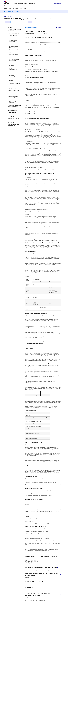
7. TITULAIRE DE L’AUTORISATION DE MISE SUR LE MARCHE (14, 106)
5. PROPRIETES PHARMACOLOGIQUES (12, 69)
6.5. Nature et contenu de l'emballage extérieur (13, 97)
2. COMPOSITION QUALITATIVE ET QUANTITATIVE (14, 30)
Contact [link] (21, 8)
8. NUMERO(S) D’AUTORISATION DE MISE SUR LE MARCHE (14, 110)
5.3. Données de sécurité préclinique (13, 79)
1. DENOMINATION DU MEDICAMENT (12, 26)
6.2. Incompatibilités (12, 88)
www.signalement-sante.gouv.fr (34, 321)
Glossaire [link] (9, 8)
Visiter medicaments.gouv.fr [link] (58, 3)
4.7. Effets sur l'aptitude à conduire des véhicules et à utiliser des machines (14, 59)
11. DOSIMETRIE (11, 122)
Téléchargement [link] (15, 8)
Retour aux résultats (9, 16)
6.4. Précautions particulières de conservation (14, 93)
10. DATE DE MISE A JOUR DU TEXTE (13, 119)
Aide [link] (25, 8)
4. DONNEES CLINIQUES (12, 35)
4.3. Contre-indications (13, 43)
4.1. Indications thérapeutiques (14, 38)
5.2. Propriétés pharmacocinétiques (12, 76)
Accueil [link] (5, 8)
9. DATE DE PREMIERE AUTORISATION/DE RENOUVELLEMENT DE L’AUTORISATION (12, 114)
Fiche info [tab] (8, 22)
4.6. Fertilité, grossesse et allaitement (13, 55)
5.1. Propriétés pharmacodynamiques (13, 72)
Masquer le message (63, 11)
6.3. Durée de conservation (14, 90)
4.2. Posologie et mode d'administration (13, 41)
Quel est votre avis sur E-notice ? (12, 11)
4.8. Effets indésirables (13, 62)
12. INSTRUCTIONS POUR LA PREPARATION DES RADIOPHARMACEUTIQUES (13, 126)
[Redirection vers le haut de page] (46, 31)
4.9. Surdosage (11, 65)
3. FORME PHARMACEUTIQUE (13, 33)
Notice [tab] (30, 22)
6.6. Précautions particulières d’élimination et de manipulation (14, 101)
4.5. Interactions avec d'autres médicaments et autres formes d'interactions (14, 51)
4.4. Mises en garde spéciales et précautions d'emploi (14, 47)
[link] (24, 3)
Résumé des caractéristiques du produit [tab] (19, 22)
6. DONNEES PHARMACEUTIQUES (14, 83)
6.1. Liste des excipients (13, 85)
